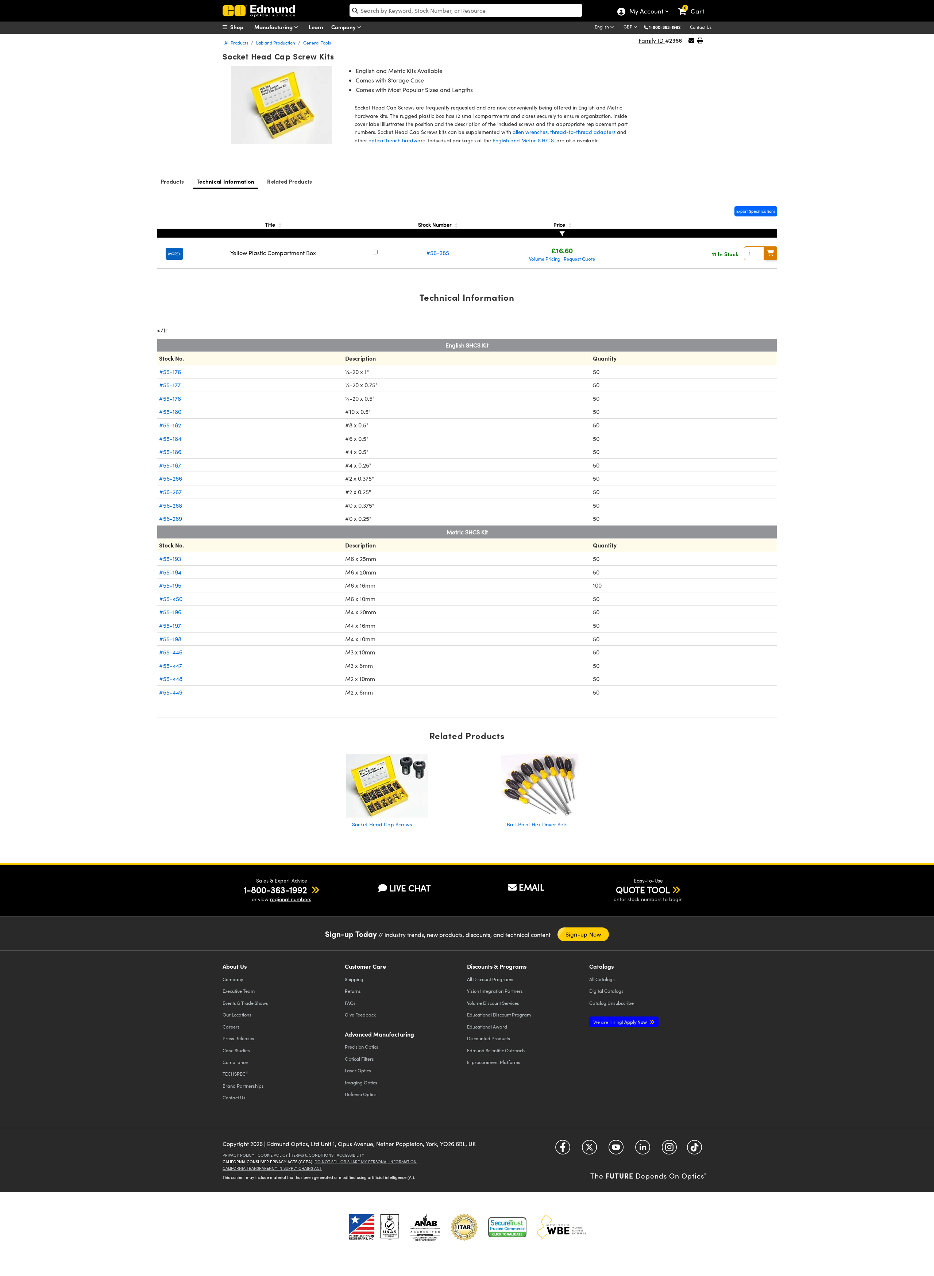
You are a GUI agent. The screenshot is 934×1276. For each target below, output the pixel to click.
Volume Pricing (544, 258)
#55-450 (170, 599)
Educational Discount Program (499, 1014)
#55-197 (170, 625)
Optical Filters (359, 1059)
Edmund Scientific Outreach (496, 1050)
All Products (236, 43)
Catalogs (602, 979)
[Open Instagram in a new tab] (669, 1150)
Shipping (354, 979)
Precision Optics (361, 1047)
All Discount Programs (490, 979)
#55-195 (170, 585)
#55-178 (170, 398)
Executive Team (239, 991)
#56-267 (170, 492)
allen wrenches (530, 131)
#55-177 (170, 385)
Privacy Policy (238, 1155)
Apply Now (620, 1022)
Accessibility (350, 1155)
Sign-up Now (583, 934)
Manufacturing (274, 27)
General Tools (317, 43)
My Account (646, 12)
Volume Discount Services (493, 1003)
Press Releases (238, 1038)
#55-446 (170, 652)
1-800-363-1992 (664, 27)
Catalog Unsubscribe (611, 1003)
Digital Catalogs (606, 991)
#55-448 (170, 679)
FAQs (350, 1003)
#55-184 (170, 438)
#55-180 (170, 411)
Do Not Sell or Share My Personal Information (365, 1161)
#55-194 (170, 572)
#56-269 (170, 518)
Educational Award (487, 1026)
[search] (466, 10)
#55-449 (170, 692)
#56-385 (437, 253)
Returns (353, 991)
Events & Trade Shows (245, 1003)
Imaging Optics (361, 1082)
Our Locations (237, 1014)
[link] (694, 5)
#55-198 (170, 639)
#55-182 (170, 425)
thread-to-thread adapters (582, 131)
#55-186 (170, 452)
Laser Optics (358, 1070)
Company (344, 27)
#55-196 (170, 612)
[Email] (691, 40)
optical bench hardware (396, 140)
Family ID (651, 40)
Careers (231, 1026)
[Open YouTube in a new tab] (616, 1150)
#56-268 (170, 505)
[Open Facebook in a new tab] (562, 1150)
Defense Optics (361, 1094)
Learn (316, 27)
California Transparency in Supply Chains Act (272, 1168)
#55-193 (170, 558)
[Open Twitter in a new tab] (589, 1150)
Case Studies (236, 1050)
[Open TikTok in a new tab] (694, 1150)
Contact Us (700, 27)
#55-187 (170, 465)
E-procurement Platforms (493, 1062)
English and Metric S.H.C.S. (524, 140)
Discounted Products (488, 1038)
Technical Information (225, 181)
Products (172, 181)
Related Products (289, 181)
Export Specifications (755, 211)
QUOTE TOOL (643, 889)
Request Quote (579, 258)
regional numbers (290, 899)
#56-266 (170, 478)
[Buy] (770, 253)
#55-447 (170, 665)
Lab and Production (275, 43)
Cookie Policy (273, 1155)
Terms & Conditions (312, 1155)
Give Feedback (360, 1014)
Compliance (235, 1062)
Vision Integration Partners (495, 991)
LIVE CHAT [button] (410, 888)
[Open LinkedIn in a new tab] (642, 1150)
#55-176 (170, 372)
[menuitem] (241, 27)
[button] (667, 26)
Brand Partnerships (243, 1086)
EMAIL (531, 887)
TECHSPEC (235, 1074)
